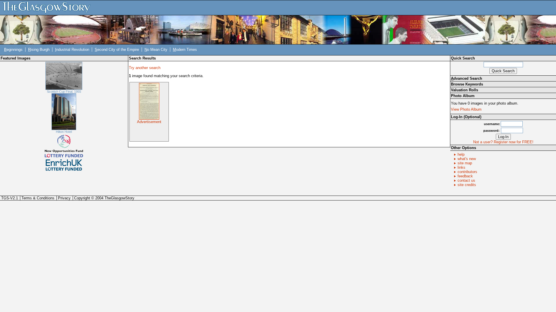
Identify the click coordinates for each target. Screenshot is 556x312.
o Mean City (156, 49)
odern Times (185, 49)
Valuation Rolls (464, 90)
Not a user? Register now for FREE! (503, 142)
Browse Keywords (467, 84)
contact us (466, 180)
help (461, 154)
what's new (467, 159)
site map (465, 163)
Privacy (64, 198)
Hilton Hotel (64, 131)
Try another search (144, 68)
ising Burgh (39, 49)
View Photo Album (466, 109)
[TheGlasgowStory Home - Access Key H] (48, 7)
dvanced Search (466, 78)
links (461, 167)
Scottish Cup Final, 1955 (64, 91)
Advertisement (149, 122)
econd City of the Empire (117, 49)
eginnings (13, 49)
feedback (465, 176)
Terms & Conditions (37, 198)
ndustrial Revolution (72, 49)
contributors (467, 172)
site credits (467, 185)
